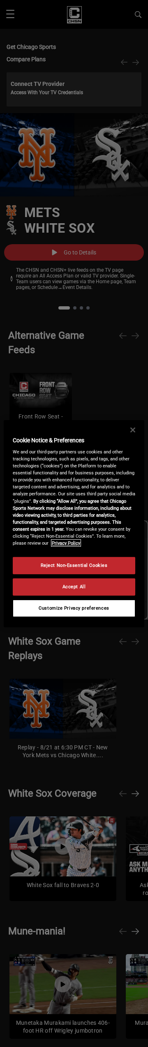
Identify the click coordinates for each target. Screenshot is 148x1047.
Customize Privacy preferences (74, 608)
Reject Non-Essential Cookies (74, 565)
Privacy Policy (66, 543)
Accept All (74, 586)
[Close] (133, 430)
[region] (74, 523)
